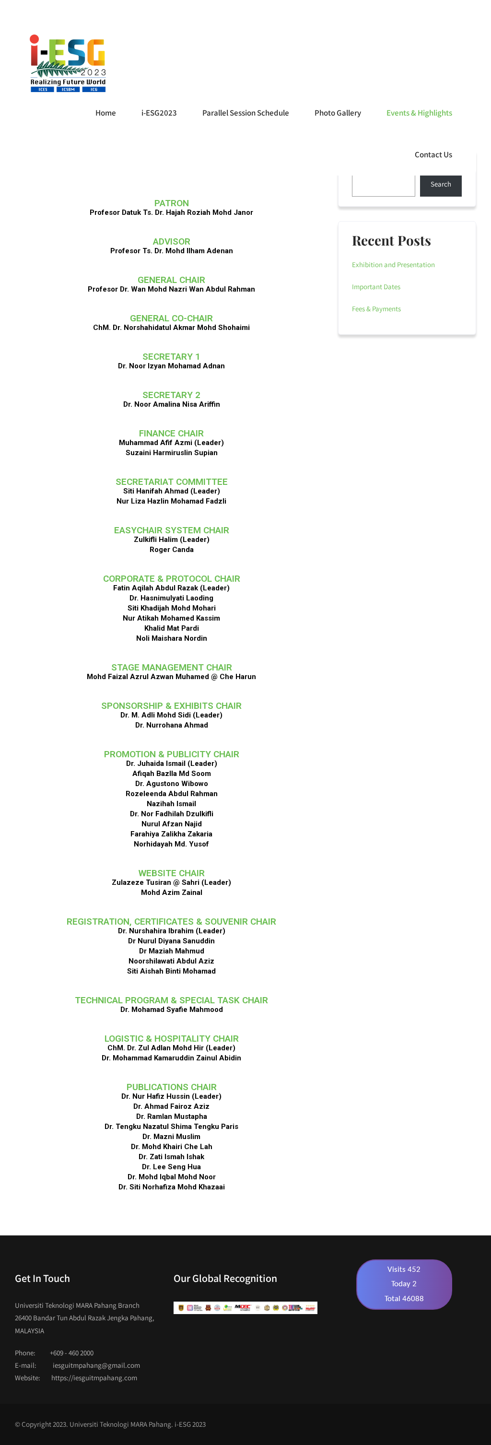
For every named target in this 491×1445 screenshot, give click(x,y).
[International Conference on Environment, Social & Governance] (67, 63)
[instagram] (363, 13)
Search (441, 183)
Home (105, 112)
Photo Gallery (338, 112)
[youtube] (345, 13)
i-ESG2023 (159, 112)
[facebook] (326, 13)
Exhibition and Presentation (393, 264)
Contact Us (433, 154)
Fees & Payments (376, 308)
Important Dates (376, 286)
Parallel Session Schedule (245, 112)
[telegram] (382, 13)
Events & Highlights (419, 112)
